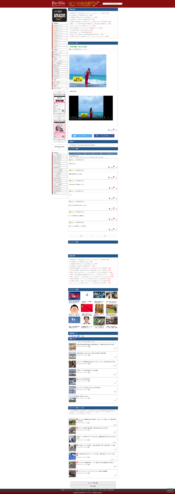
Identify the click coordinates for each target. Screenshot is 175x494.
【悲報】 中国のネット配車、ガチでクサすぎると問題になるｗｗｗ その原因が (89, 280)
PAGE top (170, 490)
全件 (88, 157)
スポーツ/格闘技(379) (57, 63)
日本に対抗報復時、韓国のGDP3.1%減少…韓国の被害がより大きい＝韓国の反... (89, 270)
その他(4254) (55, 77)
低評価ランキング (58, 37)
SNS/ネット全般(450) (57, 184)
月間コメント (57, 42)
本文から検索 (83, 341)
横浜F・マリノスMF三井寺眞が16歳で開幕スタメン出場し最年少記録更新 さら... (89, 23)
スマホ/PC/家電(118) (57, 182)
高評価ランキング (58, 35)
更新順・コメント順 (86, 410)
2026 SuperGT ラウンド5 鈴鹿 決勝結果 (80, 32)
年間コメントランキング (76, 413)
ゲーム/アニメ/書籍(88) (57, 169)
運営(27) (55, 192)
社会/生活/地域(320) (57, 178)
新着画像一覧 (57, 54)
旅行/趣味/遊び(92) (57, 186)
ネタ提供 (82, 489)
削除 (99, 157)
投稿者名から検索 (90, 341)
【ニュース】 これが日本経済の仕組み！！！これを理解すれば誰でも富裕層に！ (89, 283)
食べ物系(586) (56, 71)
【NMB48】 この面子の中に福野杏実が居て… (81, 19)
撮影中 (78, 336)
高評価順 (91, 157)
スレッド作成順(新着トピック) (75, 410)
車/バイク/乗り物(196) (57, 171)
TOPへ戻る (93, 486)
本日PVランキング (95, 410)
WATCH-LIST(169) (57, 88)
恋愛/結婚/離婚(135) (57, 190)
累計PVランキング (58, 33)
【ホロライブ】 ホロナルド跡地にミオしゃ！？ (81, 25)
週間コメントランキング (101, 411)
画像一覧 (109, 153)
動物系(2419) (55, 67)
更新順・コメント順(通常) (74, 157)
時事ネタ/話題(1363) (57, 156)
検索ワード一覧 (57, 56)
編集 (102, 157)
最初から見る (83, 157)
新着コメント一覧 (58, 52)
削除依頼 (104, 489)
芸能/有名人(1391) (56, 161)
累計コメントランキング (86, 413)
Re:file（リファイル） (87, 492)
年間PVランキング (58, 30)
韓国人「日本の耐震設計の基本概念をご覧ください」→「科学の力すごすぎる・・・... (90, 274)
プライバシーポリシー (70, 489)
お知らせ (89, 489)
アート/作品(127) (56, 176)
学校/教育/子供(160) (57, 180)
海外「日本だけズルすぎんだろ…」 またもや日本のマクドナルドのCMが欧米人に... (90, 272)
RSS (86, 489)
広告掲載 (100, 489)
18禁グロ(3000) (56, 82)
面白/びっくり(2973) (57, 61)
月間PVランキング (58, 28)
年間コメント (57, 45)
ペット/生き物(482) (57, 173)
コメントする (76, 153)
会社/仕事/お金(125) (57, 188)
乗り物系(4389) (56, 69)
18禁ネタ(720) (56, 84)
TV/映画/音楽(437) (56, 163)
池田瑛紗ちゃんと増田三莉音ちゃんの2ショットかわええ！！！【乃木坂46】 (88, 13)
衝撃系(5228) (55, 75)
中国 (72, 336)
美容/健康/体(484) (56, 167)
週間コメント (57, 40)
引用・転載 (77, 489)
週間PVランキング (58, 25)
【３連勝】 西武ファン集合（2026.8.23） (80, 30)
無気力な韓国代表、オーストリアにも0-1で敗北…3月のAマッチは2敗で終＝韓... (89, 278)
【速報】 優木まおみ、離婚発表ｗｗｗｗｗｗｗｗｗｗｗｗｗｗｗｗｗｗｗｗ (88, 36)
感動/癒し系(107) (56, 65)
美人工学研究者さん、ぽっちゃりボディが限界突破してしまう (85, 28)
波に (75, 336)
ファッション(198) (57, 165)
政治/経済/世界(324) (57, 159)
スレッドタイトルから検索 (74, 341)
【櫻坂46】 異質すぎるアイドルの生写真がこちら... (82, 17)
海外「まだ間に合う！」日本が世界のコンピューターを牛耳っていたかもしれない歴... (90, 276)
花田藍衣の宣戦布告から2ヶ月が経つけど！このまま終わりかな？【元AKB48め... (89, 21)
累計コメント (57, 47)
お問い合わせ (94, 489)
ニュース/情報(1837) (57, 154)
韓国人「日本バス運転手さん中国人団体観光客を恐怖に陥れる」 (85, 34)
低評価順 (96, 157)
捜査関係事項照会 (110, 489)
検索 (93, 153)
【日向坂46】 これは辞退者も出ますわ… (80, 15)
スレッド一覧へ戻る (93, 483)
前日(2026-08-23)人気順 (104, 410)
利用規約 (62, 489)
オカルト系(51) (56, 73)
